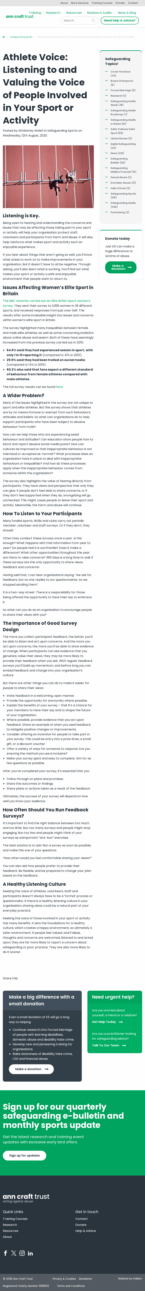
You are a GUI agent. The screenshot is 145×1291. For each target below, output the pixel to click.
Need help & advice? (120, 20)
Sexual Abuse (119, 177)
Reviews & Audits (99, 13)
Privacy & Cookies (64, 1279)
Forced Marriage (121, 90)
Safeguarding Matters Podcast (121, 170)
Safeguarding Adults (123, 203)
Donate (120, 3)
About (64, 3)
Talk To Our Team (105, 1045)
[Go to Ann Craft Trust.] (4, 36)
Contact (133, 3)
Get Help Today (104, 1022)
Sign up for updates (24, 1155)
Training (35, 13)
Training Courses (102, 3)
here (59, 387)
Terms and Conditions (71, 1286)
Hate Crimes (118, 188)
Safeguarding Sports (123, 193)
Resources (74, 13)
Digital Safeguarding (123, 144)
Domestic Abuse (121, 183)
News (114, 153)
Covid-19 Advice (120, 71)
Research (53, 13)
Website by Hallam (130, 1278)
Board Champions (122, 81)
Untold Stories (119, 138)
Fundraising (118, 212)
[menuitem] (35, 12)
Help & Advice (85, 1230)
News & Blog (127, 13)
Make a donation (118, 267)
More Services (80, 3)
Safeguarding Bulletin (119, 160)
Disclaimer (85, 1279)
